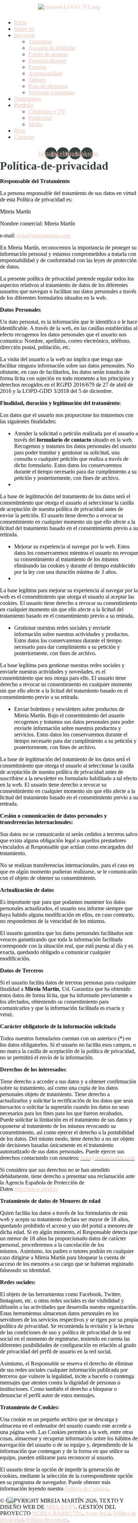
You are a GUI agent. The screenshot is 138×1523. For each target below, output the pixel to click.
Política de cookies (47, 1520)
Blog (19, 131)
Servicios (24, 35)
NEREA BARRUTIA (57, 1513)
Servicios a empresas (51, 92)
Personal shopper (47, 61)
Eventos (37, 67)
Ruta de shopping (48, 86)
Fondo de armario (48, 54)
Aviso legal (97, 1513)
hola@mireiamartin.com (43, 236)
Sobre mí (24, 29)
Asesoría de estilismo (51, 48)
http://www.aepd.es (36, 1189)
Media (35, 124)
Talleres (37, 80)
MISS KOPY (61, 1507)
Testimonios (27, 99)
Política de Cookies (86, 1489)
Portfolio (24, 105)
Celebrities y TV (46, 111)
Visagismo (40, 42)
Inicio (20, 22)
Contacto (24, 137)
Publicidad (40, 118)
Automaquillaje (45, 73)
